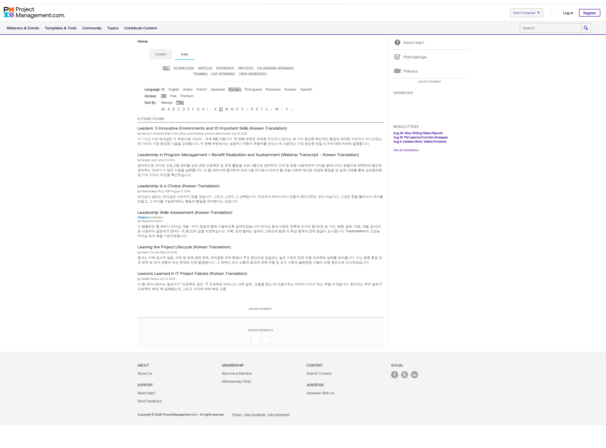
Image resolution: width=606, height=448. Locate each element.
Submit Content (319, 373)
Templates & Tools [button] (60, 28)
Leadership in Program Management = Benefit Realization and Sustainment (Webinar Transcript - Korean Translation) (248, 154)
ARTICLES (205, 68)
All (163, 89)
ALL (166, 68)
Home (143, 41)
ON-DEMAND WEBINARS (275, 68)
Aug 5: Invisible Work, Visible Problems (419, 141)
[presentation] (160, 54)
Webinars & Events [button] (23, 28)
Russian (290, 89)
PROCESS (245, 68)
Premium (187, 96)
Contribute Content (140, 28)
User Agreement (278, 414)
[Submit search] (586, 28)
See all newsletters (406, 150)
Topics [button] (113, 28)
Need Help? (147, 393)
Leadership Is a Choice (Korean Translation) (178, 185)
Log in (568, 12)
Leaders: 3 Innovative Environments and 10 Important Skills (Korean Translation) (212, 128)
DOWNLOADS (184, 68)
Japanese (218, 89)
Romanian (273, 89)
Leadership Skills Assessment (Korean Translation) (185, 212)
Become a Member (237, 373)
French (201, 89)
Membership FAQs (236, 381)
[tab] (160, 54)
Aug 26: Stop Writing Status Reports (418, 133)
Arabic (188, 89)
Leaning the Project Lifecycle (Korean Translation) (184, 246)
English (174, 89)
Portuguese (253, 89)
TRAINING (200, 74)
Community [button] (92, 28)
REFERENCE (225, 68)
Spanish (306, 89)
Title (180, 103)
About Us (145, 373)
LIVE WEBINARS (223, 74)
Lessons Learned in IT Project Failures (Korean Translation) (192, 273)
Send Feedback (150, 401)
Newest (166, 103)
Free (173, 96)
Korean (234, 89)
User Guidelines (254, 414)
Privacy (237, 414)
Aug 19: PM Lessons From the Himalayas (420, 137)
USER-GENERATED (253, 74)
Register (589, 13)
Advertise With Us (320, 393)
